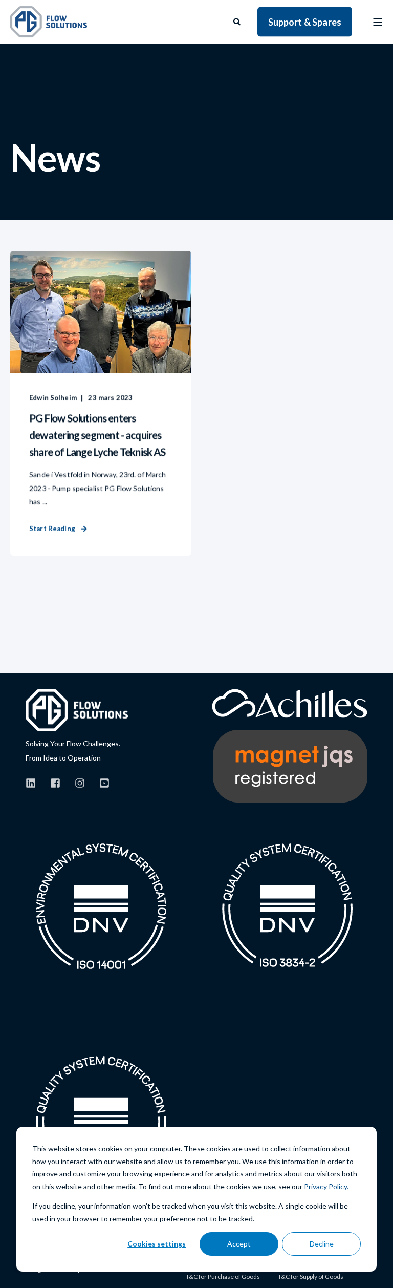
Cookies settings (156, 1243)
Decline (322, 1243)
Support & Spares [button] (304, 21)
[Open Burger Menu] (377, 22)
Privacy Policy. (326, 1186)
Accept (239, 1243)
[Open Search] (237, 20)
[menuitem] (223, 1277)
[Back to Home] (48, 22)
